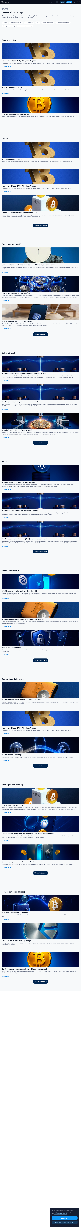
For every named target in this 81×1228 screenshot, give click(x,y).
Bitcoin (5, 22)
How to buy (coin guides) (25, 26)
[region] (64, 1217)
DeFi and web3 (29, 22)
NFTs (37, 22)
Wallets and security (48, 22)
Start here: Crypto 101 (16, 22)
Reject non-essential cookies (64, 1222)
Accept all (64, 1218)
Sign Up (69, 2)
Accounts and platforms (63, 22)
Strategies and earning (9, 26)
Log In (62, 2)
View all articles (39, 225)
